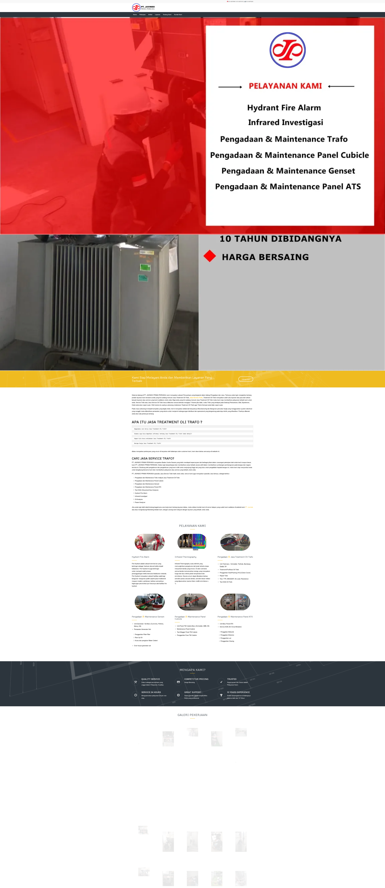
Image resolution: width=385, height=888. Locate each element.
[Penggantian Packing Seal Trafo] (168, 602)
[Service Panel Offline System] (241, 645)
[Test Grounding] (217, 742)
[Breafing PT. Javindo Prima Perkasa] (241, 596)
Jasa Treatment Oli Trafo (181, 261)
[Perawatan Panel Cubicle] (192, 705)
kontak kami (201, 371)
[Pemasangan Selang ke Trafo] (217, 602)
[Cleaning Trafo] (144, 694)
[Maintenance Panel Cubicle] (168, 705)
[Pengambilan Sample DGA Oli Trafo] (192, 742)
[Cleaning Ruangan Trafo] (241, 742)
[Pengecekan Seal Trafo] (241, 705)
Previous (5, 126)
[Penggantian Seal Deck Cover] (192, 596)
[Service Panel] (168, 742)
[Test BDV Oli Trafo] (217, 705)
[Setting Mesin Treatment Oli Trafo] (144, 626)
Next (380, 126)
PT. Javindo (249, 371)
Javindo (165, 809)
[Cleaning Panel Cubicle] (144, 735)
